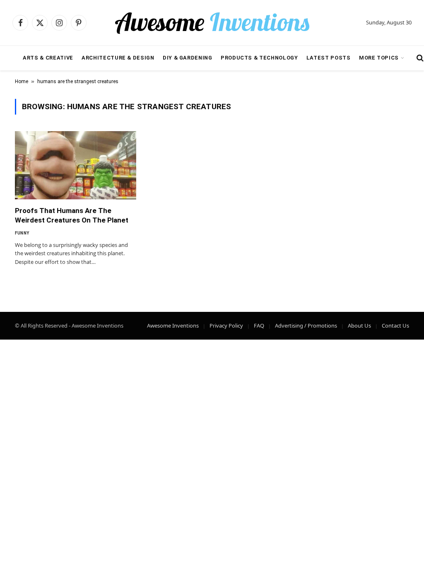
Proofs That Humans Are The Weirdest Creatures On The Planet (71, 215)
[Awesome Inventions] (212, 23)
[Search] (419, 58)
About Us (359, 325)
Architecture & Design (118, 58)
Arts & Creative (48, 58)
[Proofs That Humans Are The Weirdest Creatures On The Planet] (75, 165)
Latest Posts (328, 58)
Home (21, 81)
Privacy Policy (226, 325)
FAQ (259, 325)
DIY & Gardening (187, 58)
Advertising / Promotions (306, 325)
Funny (22, 233)
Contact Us (395, 325)
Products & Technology (259, 58)
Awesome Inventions (173, 325)
